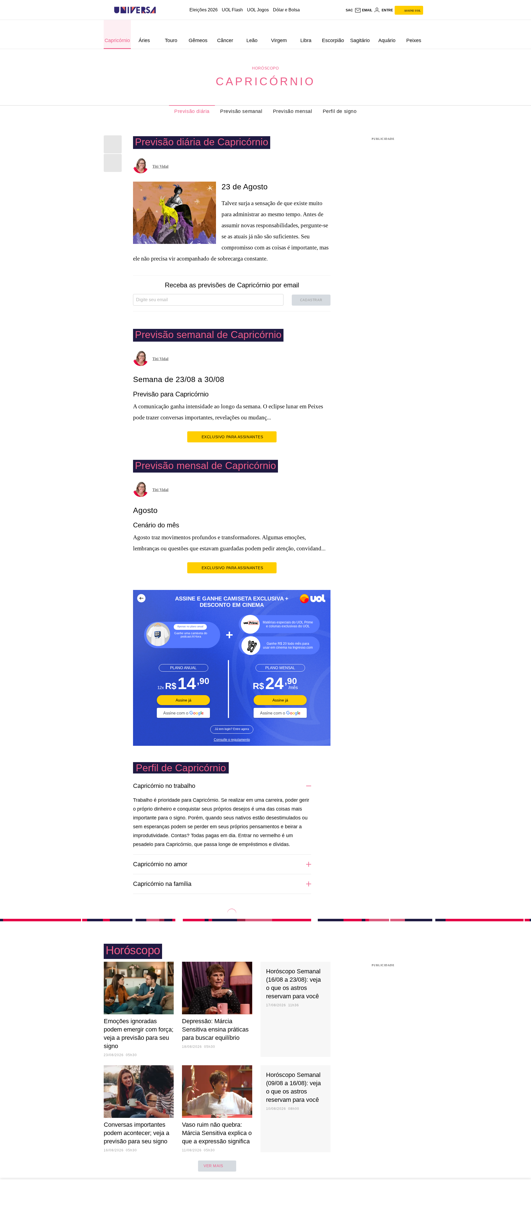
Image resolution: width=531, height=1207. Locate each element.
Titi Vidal (160, 166)
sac (349, 10)
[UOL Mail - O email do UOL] (363, 10)
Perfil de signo (340, 111)
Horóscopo (265, 68)
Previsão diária (192, 111)
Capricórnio (265, 81)
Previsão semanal (241, 111)
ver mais (213, 1166)
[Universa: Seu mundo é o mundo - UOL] (135, 10)
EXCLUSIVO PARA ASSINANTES (232, 437)
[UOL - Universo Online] (160, 10)
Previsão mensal (292, 111)
